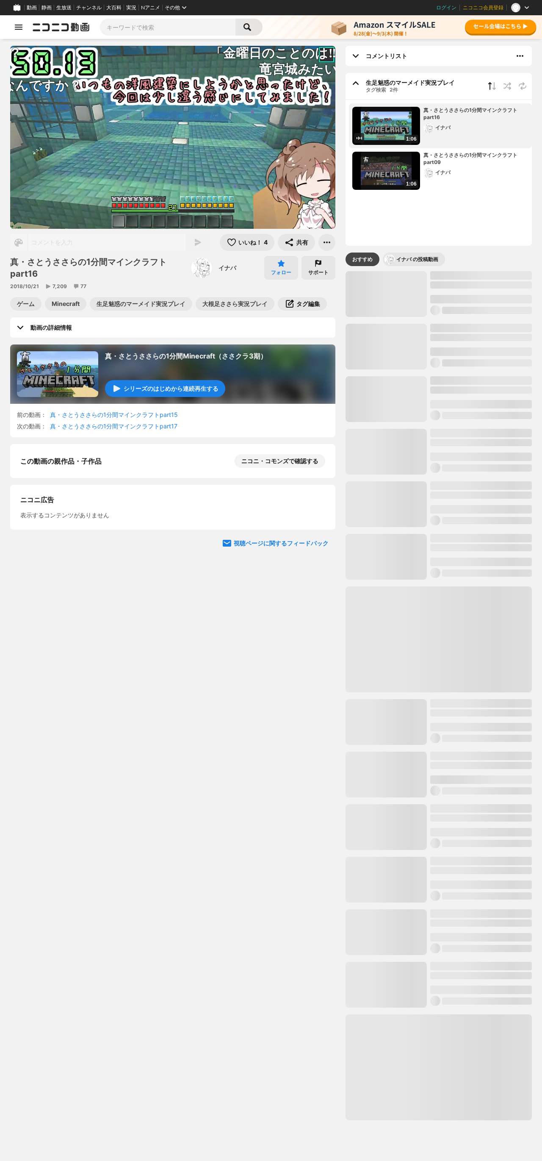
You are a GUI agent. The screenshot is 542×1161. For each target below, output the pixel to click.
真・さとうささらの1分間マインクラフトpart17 (113, 426)
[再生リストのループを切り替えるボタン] (522, 86)
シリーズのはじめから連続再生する (171, 388)
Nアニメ (150, 7)
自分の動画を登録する (68, 548)
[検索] (249, 27)
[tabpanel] (439, 695)
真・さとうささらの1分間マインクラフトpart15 (114, 414)
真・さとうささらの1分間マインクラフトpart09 (470, 158)
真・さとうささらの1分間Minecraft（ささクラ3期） (186, 356)
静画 (46, 7)
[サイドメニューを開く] (18, 27)
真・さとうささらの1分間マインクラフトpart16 (470, 113)
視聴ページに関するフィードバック (281, 707)
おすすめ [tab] (362, 259)
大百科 (114, 7)
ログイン (446, 7)
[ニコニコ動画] (61, 27)
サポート (318, 272)
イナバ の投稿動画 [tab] (417, 259)
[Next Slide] (318, 627)
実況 (131, 7)
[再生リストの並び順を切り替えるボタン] (492, 86)
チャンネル (89, 7)
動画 (32, 7)
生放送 (64, 7)
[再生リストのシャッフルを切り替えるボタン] (507, 86)
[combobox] (167, 27)
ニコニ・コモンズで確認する (279, 460)
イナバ (227, 267)
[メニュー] (326, 242)
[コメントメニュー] (520, 55)
